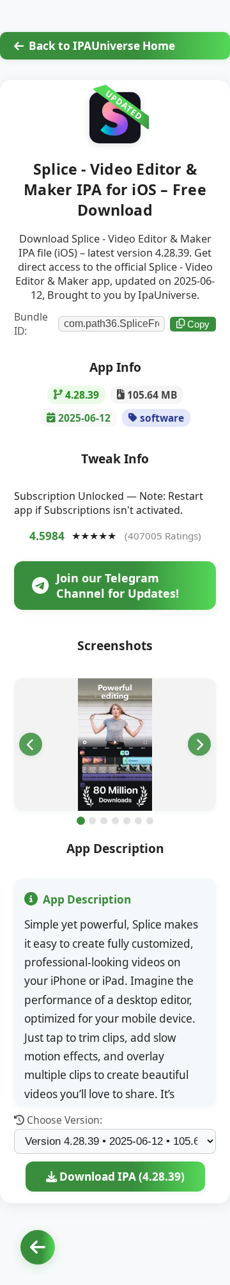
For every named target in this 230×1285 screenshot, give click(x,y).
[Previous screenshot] (30, 744)
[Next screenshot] (199, 744)
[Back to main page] (37, 1247)
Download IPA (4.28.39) (121, 1176)
